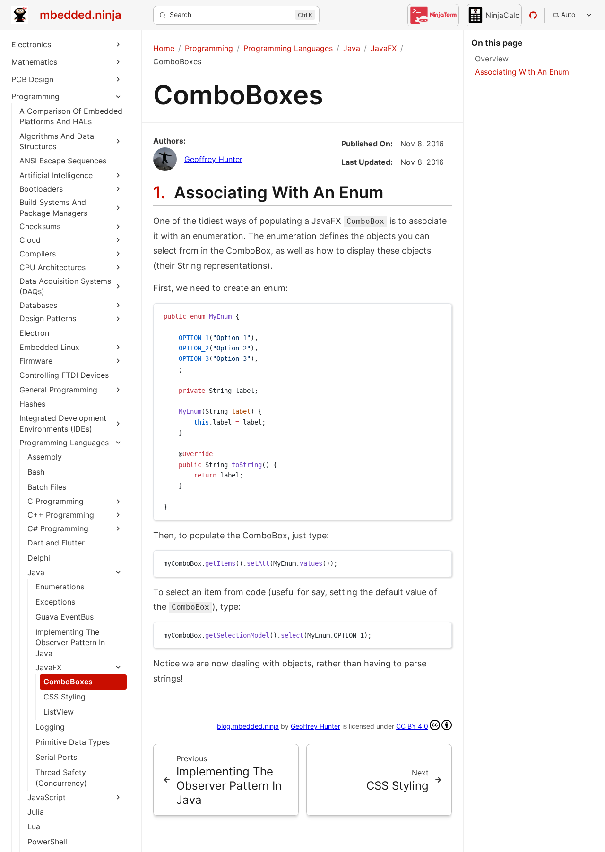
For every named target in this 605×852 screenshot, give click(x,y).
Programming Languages (64, 442)
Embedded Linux (49, 347)
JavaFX (48, 667)
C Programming (55, 501)
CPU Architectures (52, 267)
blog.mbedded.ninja (248, 726)
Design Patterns (47, 318)
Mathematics (34, 62)
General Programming (58, 389)
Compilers (37, 253)
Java (35, 572)
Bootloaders (41, 189)
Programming (35, 96)
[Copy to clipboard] (440, 314)
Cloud (30, 240)
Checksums (39, 226)
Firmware (35, 361)
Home (163, 48)
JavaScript (46, 797)
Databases (38, 305)
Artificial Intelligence (56, 175)
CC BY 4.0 (412, 726)
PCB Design (32, 79)
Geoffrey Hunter (213, 159)
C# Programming (57, 528)
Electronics (31, 44)
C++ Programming (60, 515)
